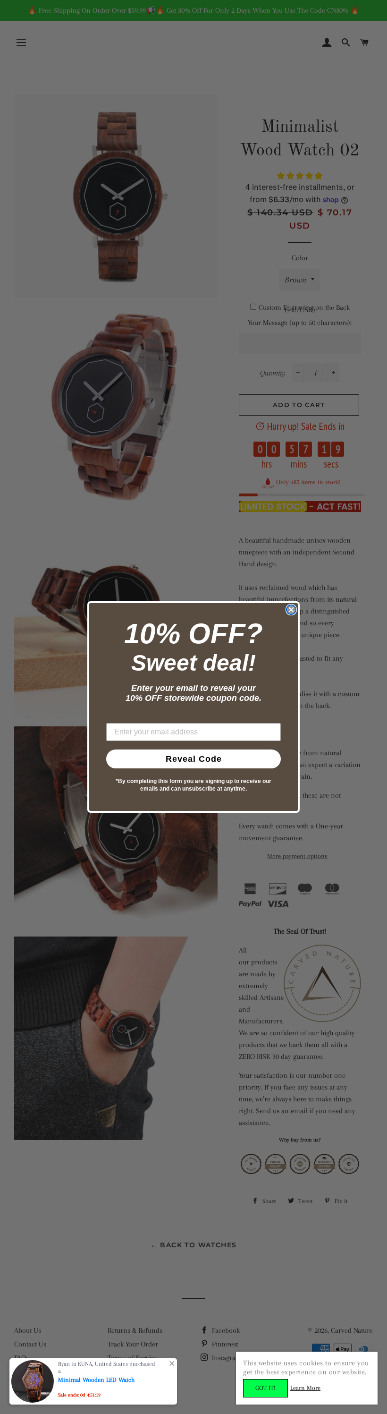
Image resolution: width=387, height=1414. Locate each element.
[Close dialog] (291, 609)
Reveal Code (194, 759)
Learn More (305, 1387)
